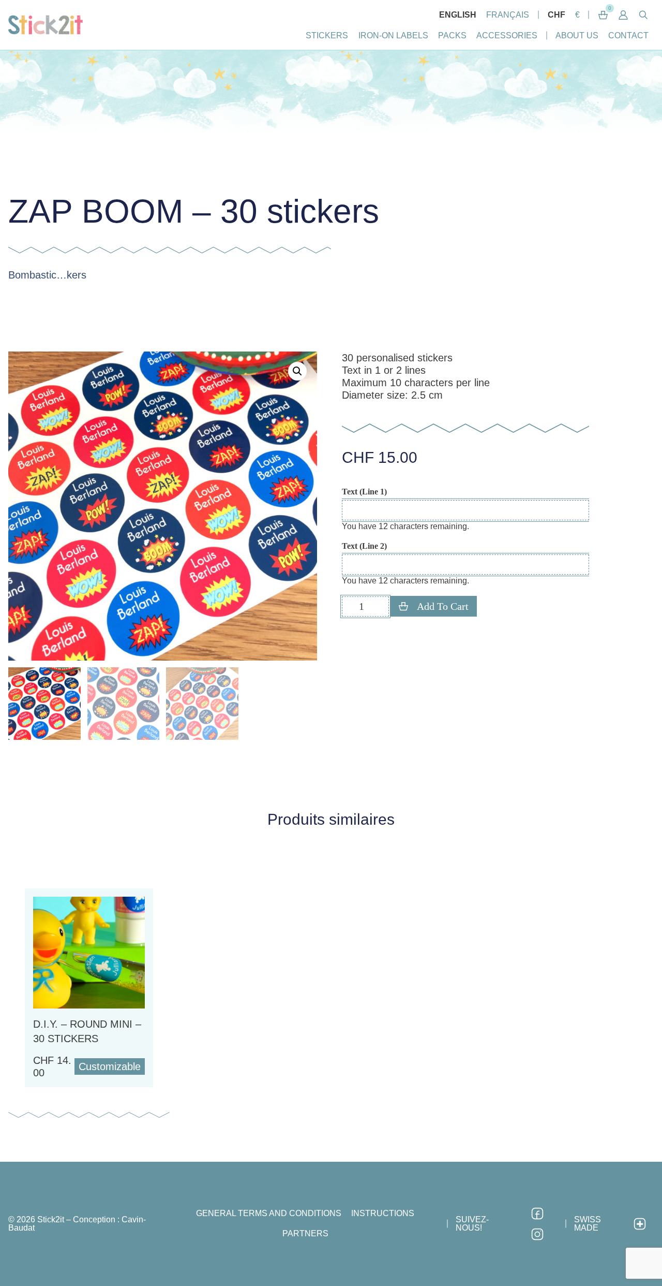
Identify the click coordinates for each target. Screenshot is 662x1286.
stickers (327, 35)
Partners (305, 1233)
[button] (623, 15)
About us (576, 35)
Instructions (382, 1213)
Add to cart (443, 606)
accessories (506, 35)
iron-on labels (393, 35)
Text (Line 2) (364, 546)
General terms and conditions (268, 1213)
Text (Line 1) (364, 492)
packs (452, 35)
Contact (628, 35)
